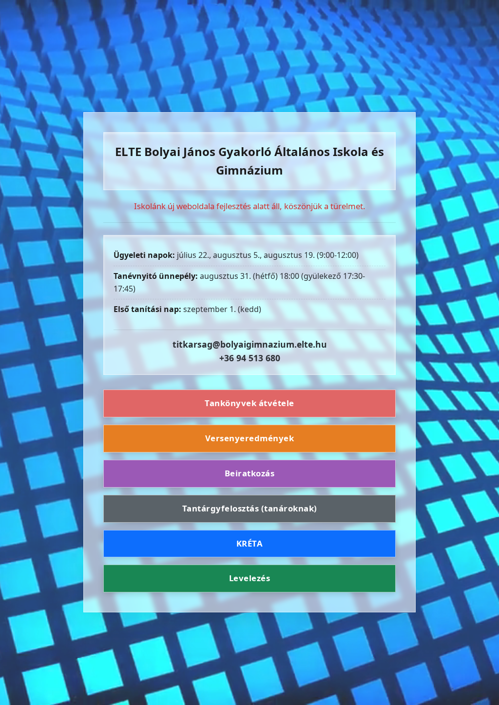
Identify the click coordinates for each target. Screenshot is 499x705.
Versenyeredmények (249, 438)
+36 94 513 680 (249, 358)
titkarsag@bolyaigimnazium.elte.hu (250, 344)
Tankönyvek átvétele (249, 403)
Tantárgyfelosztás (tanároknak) (249, 508)
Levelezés (249, 578)
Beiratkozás (250, 473)
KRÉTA (249, 543)
